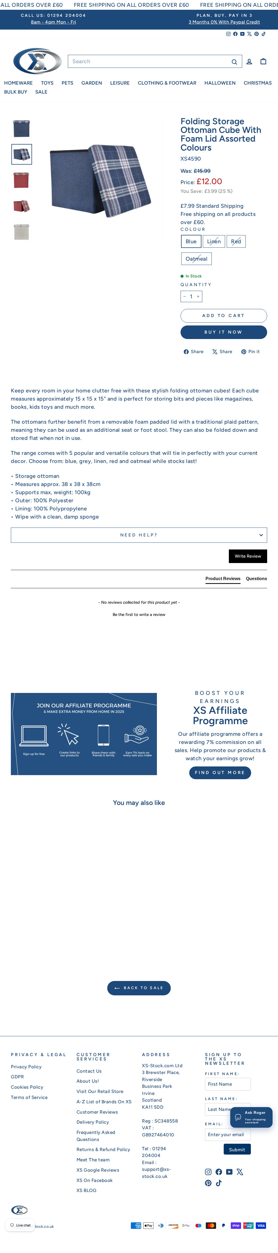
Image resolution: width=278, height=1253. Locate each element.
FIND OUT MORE (220, 772)
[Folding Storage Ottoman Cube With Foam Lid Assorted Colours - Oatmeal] (51, 935)
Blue (191, 241)
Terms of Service (29, 1097)
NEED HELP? (139, 535)
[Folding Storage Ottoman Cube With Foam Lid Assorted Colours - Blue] (29, 935)
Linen (214, 241)
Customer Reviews (97, 1112)
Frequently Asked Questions (96, 1136)
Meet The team (93, 1159)
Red (236, 241)
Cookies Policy (27, 1087)
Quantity (196, 284)
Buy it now (223, 332)
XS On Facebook (95, 1180)
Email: (214, 1124)
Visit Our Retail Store (100, 1091)
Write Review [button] (248, 556)
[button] (139, 614)
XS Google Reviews (98, 1170)
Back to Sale (143, 988)
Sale (41, 92)
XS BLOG (87, 1190)
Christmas (258, 83)
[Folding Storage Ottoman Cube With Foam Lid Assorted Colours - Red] (44, 935)
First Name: (222, 1074)
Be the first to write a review (139, 614)
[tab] (223, 580)
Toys (47, 83)
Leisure (120, 83)
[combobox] (155, 61)
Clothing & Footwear (167, 83)
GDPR (17, 1076)
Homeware (18, 83)
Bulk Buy (15, 92)
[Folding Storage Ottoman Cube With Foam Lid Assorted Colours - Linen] (37, 935)
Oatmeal (197, 258)
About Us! (88, 1081)
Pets (67, 83)
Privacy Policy (26, 1066)
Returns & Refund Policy (103, 1149)
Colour (193, 229)
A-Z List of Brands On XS (104, 1101)
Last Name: (221, 1099)
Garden (91, 83)
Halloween (220, 83)
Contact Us (89, 1071)
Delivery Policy (93, 1122)
